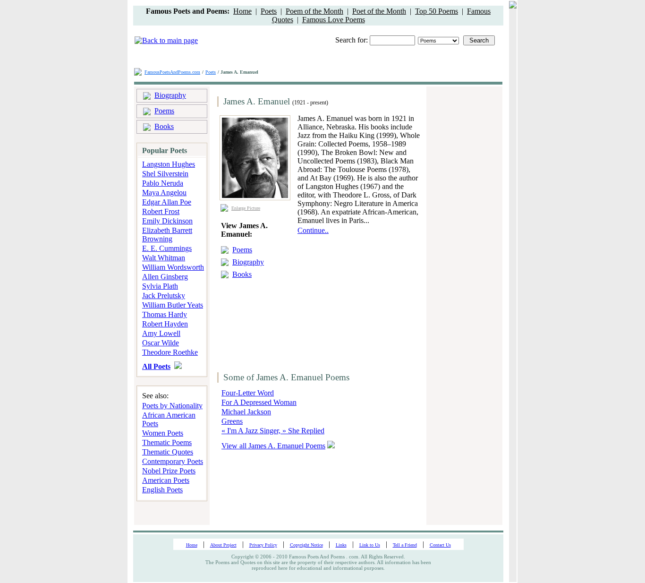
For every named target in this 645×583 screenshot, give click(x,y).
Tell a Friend (405, 545)
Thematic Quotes (167, 452)
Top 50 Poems (436, 11)
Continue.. (313, 230)
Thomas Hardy (164, 314)
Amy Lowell (161, 333)
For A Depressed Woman (259, 402)
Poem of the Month (314, 11)
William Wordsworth (173, 267)
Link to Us (369, 545)
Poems (164, 111)
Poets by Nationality (172, 406)
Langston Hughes (168, 164)
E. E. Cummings (167, 248)
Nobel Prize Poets (168, 471)
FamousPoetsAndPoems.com (172, 72)
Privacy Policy (263, 545)
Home (242, 11)
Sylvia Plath (160, 286)
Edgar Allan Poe (166, 202)
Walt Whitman (163, 258)
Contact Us (440, 545)
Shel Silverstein (165, 174)
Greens (232, 421)
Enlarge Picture (245, 208)
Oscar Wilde (160, 343)
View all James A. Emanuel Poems (273, 446)
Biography (170, 95)
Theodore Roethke (170, 352)
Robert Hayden (165, 324)
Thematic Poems (167, 442)
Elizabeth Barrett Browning (167, 234)
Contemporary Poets (172, 461)
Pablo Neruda (162, 183)
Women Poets (162, 433)
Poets (269, 11)
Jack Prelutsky (163, 296)
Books (164, 126)
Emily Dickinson (167, 221)
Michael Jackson (246, 412)
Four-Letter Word (247, 393)
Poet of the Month (379, 11)
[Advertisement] (356, 294)
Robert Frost (160, 211)
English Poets (162, 490)
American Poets (165, 480)
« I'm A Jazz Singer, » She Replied (272, 431)
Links (341, 545)
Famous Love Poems (333, 20)
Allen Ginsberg (165, 277)
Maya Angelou (164, 193)
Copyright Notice (306, 545)
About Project (223, 545)
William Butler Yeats (172, 305)
